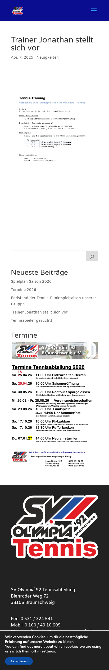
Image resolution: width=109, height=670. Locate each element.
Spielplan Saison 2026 (31, 281)
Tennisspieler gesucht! (31, 320)
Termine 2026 (23, 290)
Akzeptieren (19, 661)
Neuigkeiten (48, 57)
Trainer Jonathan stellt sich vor (39, 312)
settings (48, 651)
